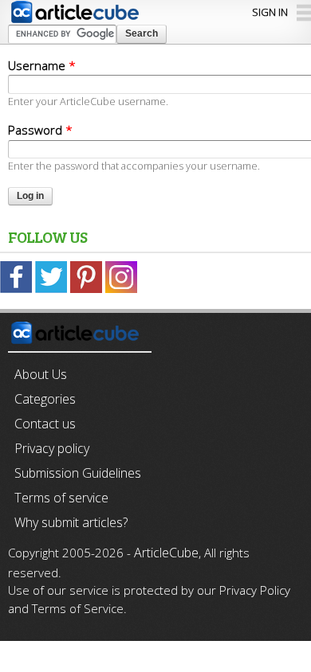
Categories (45, 399)
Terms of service (61, 497)
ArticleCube (166, 552)
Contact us (45, 423)
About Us (40, 374)
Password (40, 130)
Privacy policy (51, 448)
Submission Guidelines (77, 473)
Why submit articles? (71, 522)
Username (42, 65)
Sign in (270, 12)
